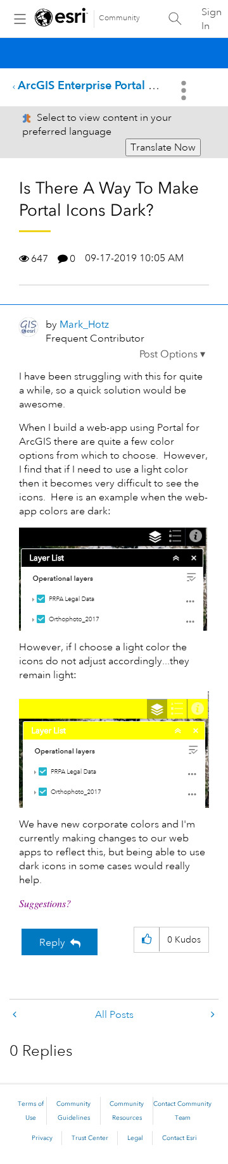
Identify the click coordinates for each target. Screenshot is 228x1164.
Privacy (42, 1138)
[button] (172, 354)
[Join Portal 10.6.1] (16, 1015)
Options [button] (185, 90)
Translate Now (163, 147)
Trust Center (90, 1138)
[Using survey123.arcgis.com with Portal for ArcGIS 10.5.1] (211, 1015)
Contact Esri (179, 1138)
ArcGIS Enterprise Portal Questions (109, 85)
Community (119, 18)
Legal (135, 1138)
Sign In (211, 19)
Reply (52, 942)
